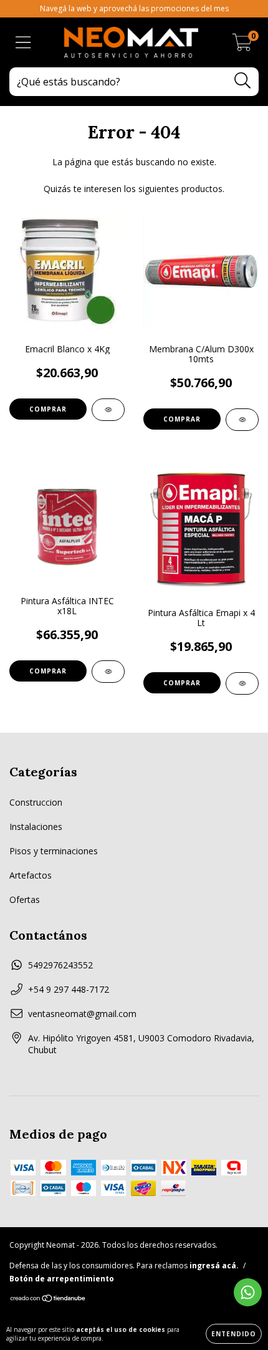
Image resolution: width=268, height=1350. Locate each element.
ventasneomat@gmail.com (82, 1014)
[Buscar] (242, 80)
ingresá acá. (214, 1265)
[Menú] (23, 42)
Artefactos (30, 875)
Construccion (35, 802)
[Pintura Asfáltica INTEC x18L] (108, 671)
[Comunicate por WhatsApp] (248, 1292)
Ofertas (24, 899)
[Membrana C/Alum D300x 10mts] (242, 419)
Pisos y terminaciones (53, 851)
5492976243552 (60, 965)
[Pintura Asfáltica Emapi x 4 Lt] (242, 683)
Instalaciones (35, 826)
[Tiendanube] (48, 1300)
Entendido (233, 1333)
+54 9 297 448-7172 (68, 989)
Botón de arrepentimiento (61, 1278)
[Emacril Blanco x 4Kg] (108, 409)
